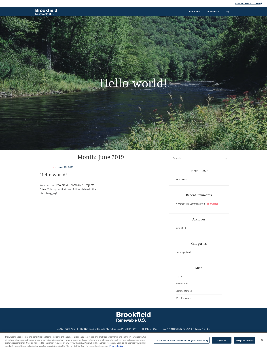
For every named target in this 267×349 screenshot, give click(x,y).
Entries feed (182, 283)
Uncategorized (183, 252)
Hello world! (53, 174)
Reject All (221, 340)
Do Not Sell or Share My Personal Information (108, 328)
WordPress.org (183, 298)
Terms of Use (149, 328)
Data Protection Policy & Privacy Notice (186, 328)
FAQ (227, 11)
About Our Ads (66, 328)
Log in (179, 276)
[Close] (262, 340)
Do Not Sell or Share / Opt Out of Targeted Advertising (182, 340)
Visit (247, 3)
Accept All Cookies (244, 340)
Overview (194, 11)
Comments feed (184, 290)
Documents (212, 11)
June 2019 (181, 227)
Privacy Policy (116, 345)
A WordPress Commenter (189, 203)
